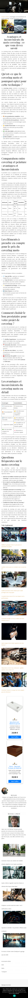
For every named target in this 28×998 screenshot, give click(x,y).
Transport (4, 971)
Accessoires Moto (6, 961)
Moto (7, 16)
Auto (2, 964)
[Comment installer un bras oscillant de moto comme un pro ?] (14, 608)
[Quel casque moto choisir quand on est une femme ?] (14, 631)
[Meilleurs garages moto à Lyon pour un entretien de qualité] (14, 534)
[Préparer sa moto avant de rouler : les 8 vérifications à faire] (14, 895)
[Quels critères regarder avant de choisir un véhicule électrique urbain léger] (14, 872)
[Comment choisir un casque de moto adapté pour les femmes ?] (14, 679)
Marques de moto (6, 985)
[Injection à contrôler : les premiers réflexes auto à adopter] (14, 917)
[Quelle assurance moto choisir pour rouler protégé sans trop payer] (14, 579)
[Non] (26, 992)
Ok (14, 995)
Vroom (14, 5)
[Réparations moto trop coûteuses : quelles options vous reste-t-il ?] (14, 656)
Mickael (14, 795)
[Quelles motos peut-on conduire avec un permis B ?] (14, 556)
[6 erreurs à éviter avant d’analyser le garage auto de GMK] (14, 940)
